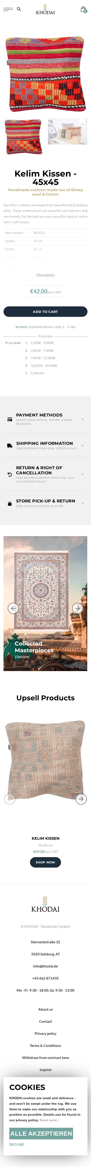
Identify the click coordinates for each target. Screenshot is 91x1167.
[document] (45, 1116)
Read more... (50, 1120)
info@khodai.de (45, 966)
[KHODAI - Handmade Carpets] (46, 9)
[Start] (46, 903)
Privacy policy (45, 1033)
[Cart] (82, 9)
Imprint (46, 1070)
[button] (46, 419)
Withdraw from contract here (45, 1058)
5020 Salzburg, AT (45, 954)
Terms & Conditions (45, 1045)
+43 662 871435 (45, 978)
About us (45, 1009)
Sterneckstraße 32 (45, 942)
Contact (45, 1021)
